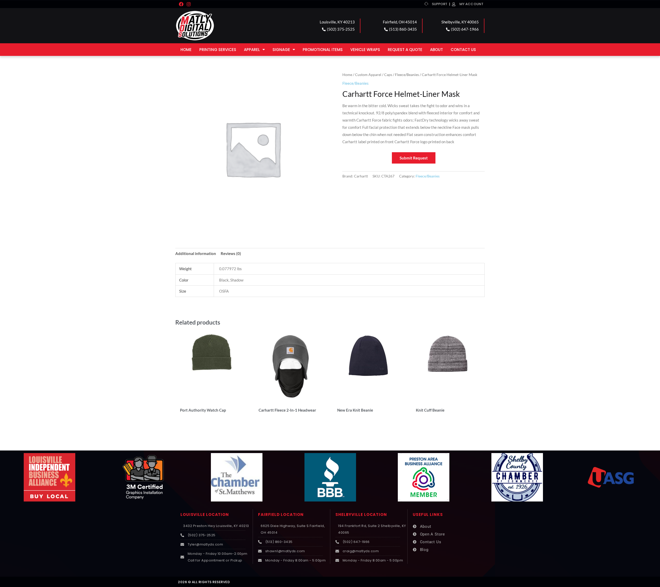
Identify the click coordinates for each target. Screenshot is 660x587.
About (436, 49)
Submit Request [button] (414, 158)
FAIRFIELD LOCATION (281, 514)
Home (186, 49)
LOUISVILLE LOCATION (204, 514)
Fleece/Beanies (407, 74)
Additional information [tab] (195, 253)
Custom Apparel (368, 74)
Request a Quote (405, 49)
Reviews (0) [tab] (231, 253)
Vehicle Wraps (365, 49)
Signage (281, 49)
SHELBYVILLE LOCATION (361, 514)
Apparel (252, 49)
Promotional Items (323, 49)
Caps (388, 74)
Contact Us (463, 49)
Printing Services (217, 49)
